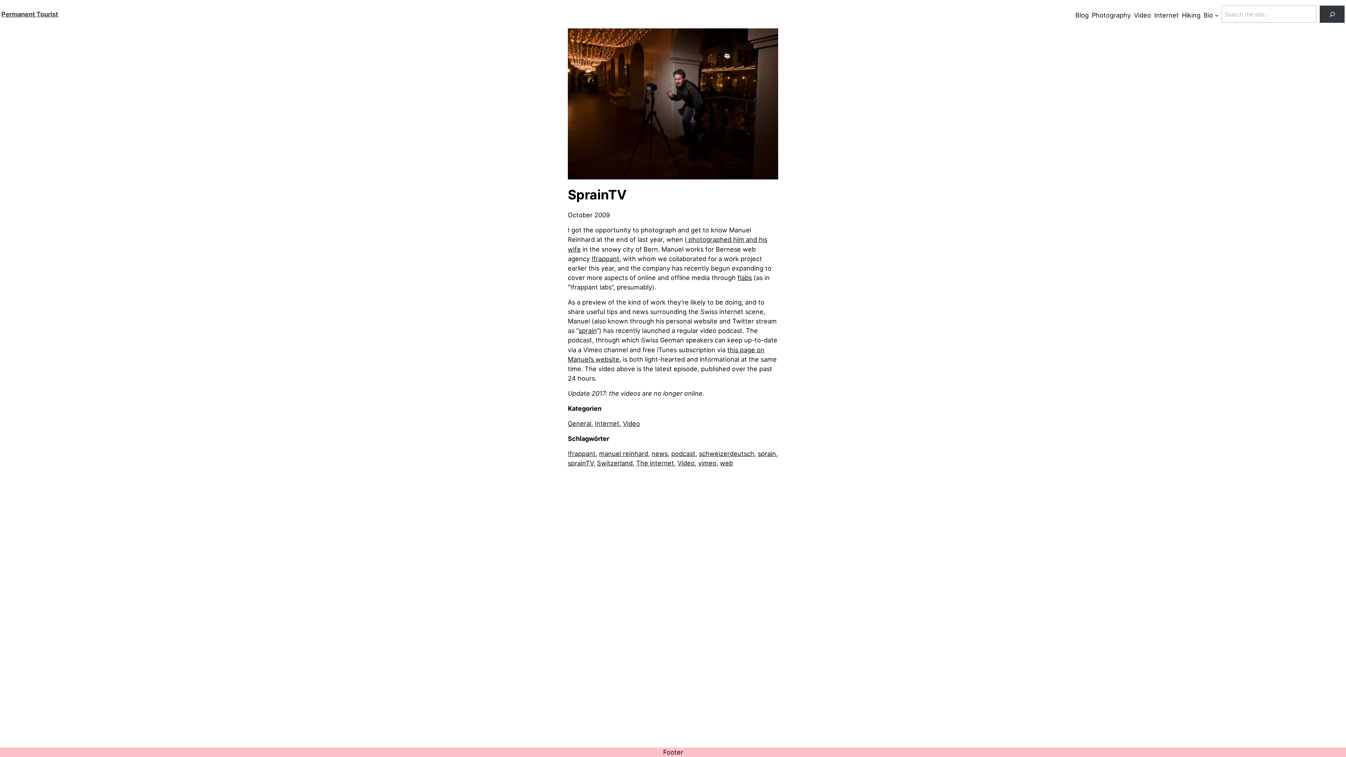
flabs (744, 277)
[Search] (1332, 14)
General (579, 423)
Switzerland (615, 463)
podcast (683, 453)
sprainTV (580, 463)
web (726, 463)
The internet (655, 463)
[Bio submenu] (1217, 15)
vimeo (707, 463)
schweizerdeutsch (726, 453)
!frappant (605, 258)
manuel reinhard (623, 453)
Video (631, 423)
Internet (607, 423)
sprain (588, 330)
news (660, 453)
